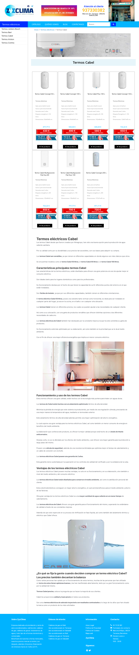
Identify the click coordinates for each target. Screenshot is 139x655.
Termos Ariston (8, 39)
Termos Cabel (7, 36)
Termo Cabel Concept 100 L (70, 94)
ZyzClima (90, 638)
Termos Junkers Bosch (11, 29)
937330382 (93, 10)
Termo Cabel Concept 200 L (96, 173)
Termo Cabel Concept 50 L (44, 94)
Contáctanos (78, 24)
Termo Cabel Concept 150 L (122, 94)
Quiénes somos (52, 24)
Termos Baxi (7, 32)
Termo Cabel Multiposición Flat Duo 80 (45, 174)
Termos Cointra (8, 43)
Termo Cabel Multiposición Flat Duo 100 (70, 174)
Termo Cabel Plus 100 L (96, 94)
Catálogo (36, 24)
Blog (65, 24)
